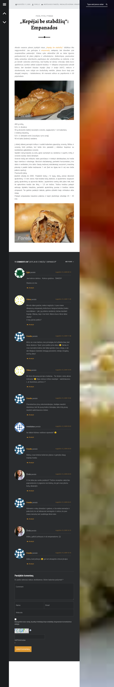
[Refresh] (30, 630)
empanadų (45, 50)
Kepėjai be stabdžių (52, 4)
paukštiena (79, 4)
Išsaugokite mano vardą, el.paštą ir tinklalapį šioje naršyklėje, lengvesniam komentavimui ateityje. (43, 623)
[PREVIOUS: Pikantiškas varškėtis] (4, 22)
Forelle (37, 4)
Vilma (28, 299)
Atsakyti (31, 288)
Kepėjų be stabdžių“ (54, 47)
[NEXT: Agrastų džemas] (4, 13)
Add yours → (69, 261)
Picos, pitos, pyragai (44, 16)
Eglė (28, 272)
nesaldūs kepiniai (67, 4)
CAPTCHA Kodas (20, 640)
